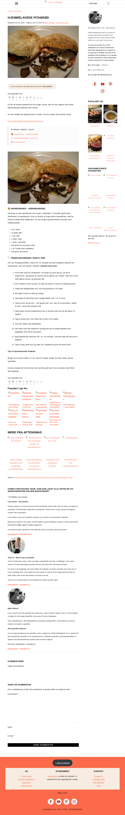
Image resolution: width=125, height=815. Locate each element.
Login (98, 786)
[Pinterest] (110, 84)
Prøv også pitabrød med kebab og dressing (25, 121)
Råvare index (26, 786)
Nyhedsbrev (13, 534)
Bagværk (41, 477)
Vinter (70, 477)
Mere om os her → (94, 242)
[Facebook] (95, 84)
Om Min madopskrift (26, 779)
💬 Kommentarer (18, 142)
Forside (10, 11)
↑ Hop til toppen (62, 763)
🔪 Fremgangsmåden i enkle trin (24, 138)
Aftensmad (17, 11)
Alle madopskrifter (30, 477)
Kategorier (26, 783)
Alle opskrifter (98, 783)
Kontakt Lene (26, 534)
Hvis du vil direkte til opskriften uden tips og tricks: (31, 86)
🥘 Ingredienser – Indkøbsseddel (24, 134)
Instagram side (98, 779)
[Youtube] (103, 84)
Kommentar (13, 694)
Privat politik (26, 776)
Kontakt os (25, 585)
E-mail (11, 736)
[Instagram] (103, 91)
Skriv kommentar (62, 23)
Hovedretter (63, 477)
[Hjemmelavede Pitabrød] (43, 77)
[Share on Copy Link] (37, 98)
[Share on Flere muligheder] (41, 98)
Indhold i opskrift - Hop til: (23, 130)
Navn (10, 727)
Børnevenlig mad (51, 477)
